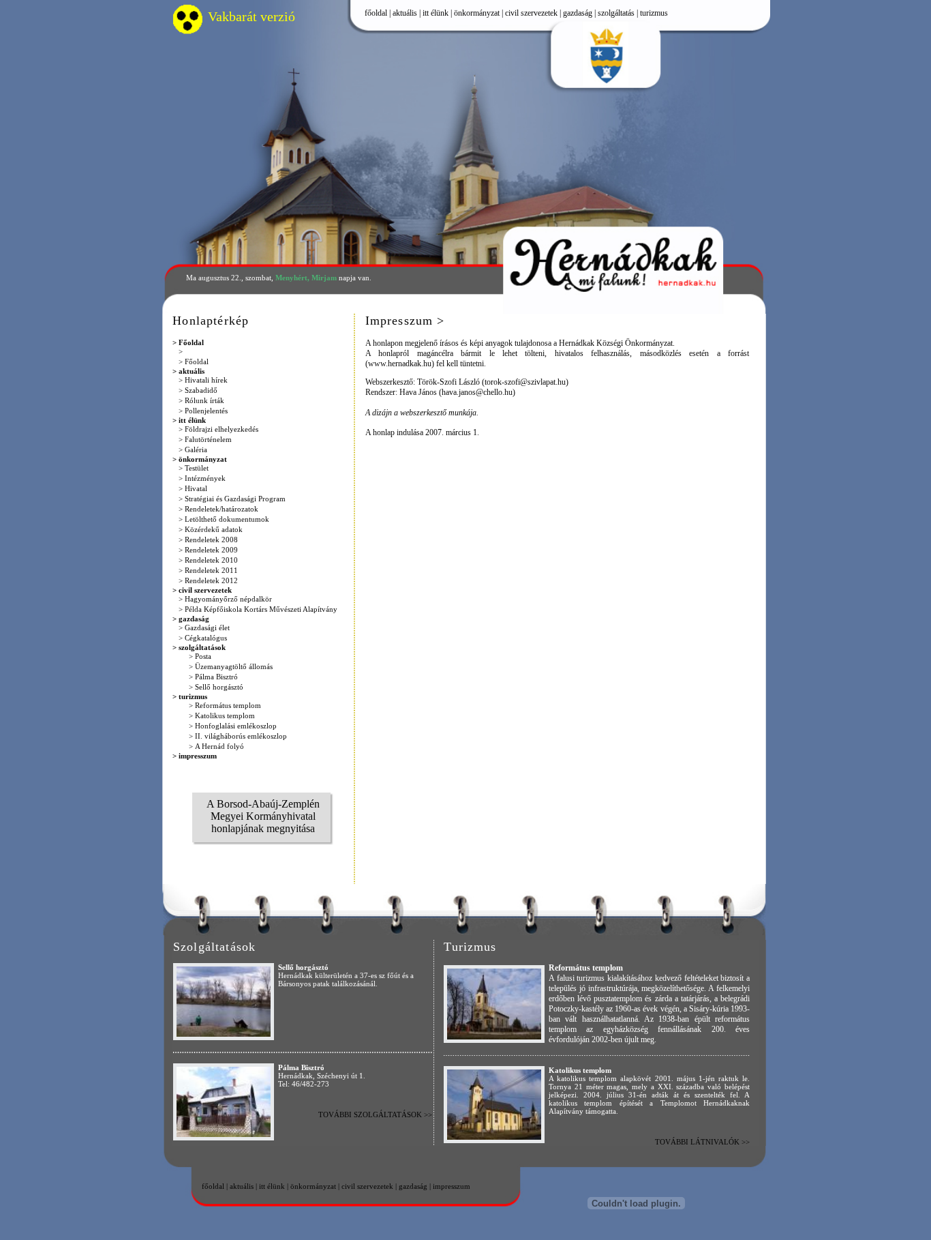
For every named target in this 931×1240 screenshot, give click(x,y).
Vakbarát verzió (251, 17)
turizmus (654, 13)
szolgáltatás (616, 13)
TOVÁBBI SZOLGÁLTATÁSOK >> (375, 1114)
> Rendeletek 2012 (208, 580)
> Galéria (193, 449)
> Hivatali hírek (203, 380)
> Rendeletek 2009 (208, 550)
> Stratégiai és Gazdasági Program (232, 498)
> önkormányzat (199, 459)
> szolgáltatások (199, 647)
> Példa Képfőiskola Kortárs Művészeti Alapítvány (258, 609)
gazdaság (577, 13)
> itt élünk (189, 420)
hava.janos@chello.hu (477, 392)
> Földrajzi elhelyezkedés (218, 429)
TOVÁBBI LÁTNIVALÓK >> (702, 1142)
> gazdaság (190, 619)
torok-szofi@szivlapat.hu (525, 382)
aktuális (405, 13)
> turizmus (189, 696)
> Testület (194, 468)
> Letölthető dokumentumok (224, 519)
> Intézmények (202, 478)
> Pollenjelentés (203, 411)
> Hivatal (193, 488)
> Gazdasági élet (204, 627)
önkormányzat (477, 13)
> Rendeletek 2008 (208, 539)
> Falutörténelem (205, 439)
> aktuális (188, 371)
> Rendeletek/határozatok (218, 509)
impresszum (451, 1187)
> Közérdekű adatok (211, 529)
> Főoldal (188, 342)
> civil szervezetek (202, 590)
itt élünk (435, 13)
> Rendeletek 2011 (208, 570)
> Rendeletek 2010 (208, 560)
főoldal (376, 13)
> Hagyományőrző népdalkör (225, 599)
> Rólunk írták (201, 400)
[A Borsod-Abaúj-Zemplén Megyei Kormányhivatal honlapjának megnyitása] (262, 860)
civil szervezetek (531, 13)
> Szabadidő (198, 390)
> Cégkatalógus (203, 638)
